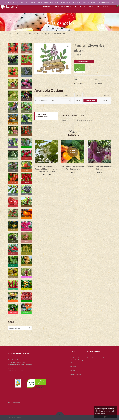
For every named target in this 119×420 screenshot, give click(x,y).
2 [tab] (74, 178)
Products (20, 33)
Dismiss (111, 2)
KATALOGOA (80, 6)
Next (114, 159)
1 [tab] (72, 178)
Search (30, 328)
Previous (32, 159)
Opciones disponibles (84, 61)
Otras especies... (34, 33)
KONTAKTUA (94, 6)
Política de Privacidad (14, 402)
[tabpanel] (46, 158)
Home (10, 33)
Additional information (42, 116)
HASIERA (46, 6)
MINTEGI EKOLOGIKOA (62, 6)
